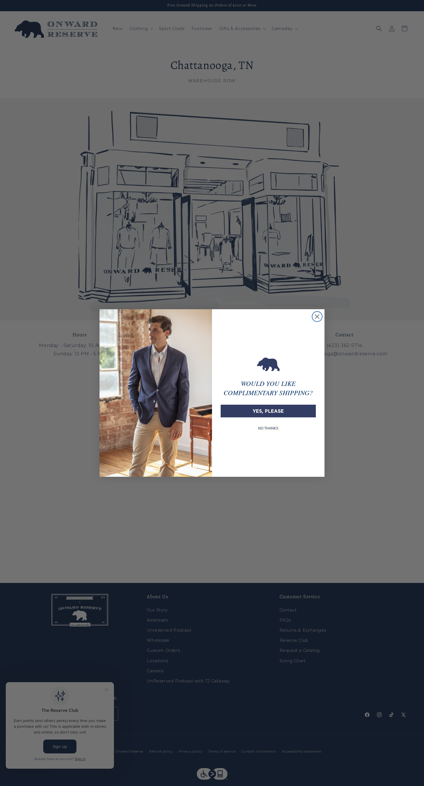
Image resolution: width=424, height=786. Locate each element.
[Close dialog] (317, 317)
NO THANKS (268, 428)
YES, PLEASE (268, 411)
